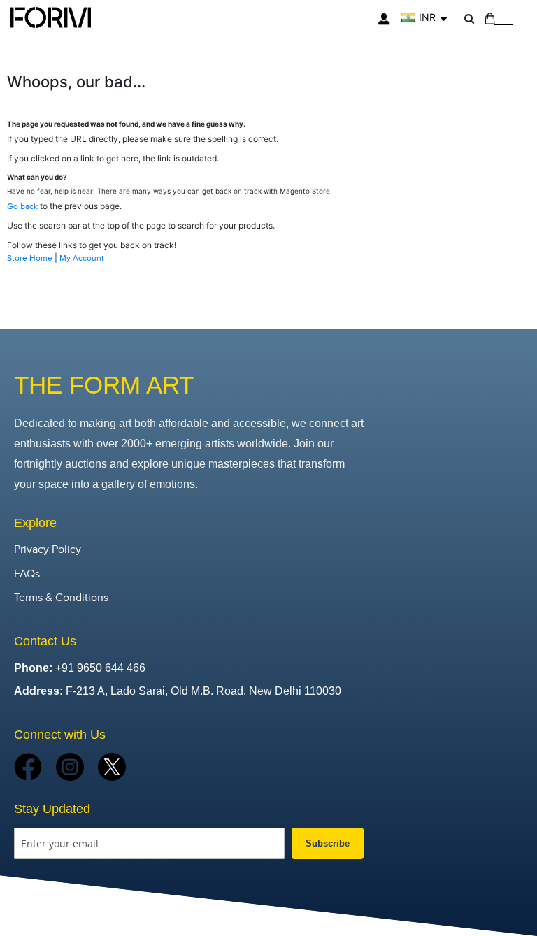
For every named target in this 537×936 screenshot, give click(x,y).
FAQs (27, 574)
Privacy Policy (47, 549)
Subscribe (328, 843)
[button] (424, 17)
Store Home (29, 258)
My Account (81, 258)
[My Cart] (489, 18)
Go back (22, 206)
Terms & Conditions (61, 598)
